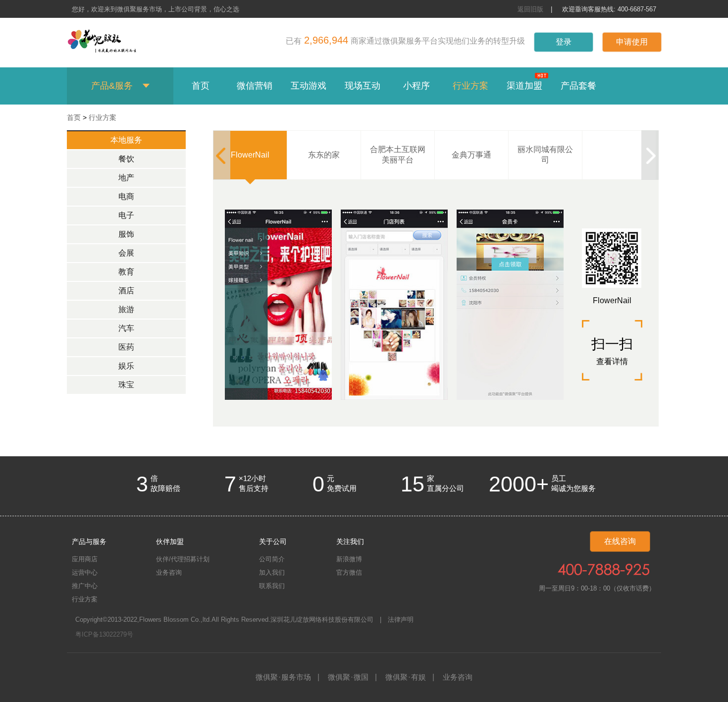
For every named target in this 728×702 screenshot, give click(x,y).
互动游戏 (308, 86)
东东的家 (324, 155)
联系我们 (272, 586)
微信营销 (254, 86)
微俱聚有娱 (405, 677)
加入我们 (272, 572)
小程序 (416, 86)
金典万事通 (471, 155)
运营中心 (85, 572)
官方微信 (349, 572)
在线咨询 (620, 541)
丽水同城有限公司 (545, 154)
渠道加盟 (524, 86)
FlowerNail (250, 155)
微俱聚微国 (348, 677)
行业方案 (470, 86)
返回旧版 (530, 9)
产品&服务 (112, 86)
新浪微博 (349, 559)
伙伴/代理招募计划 (182, 559)
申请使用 (632, 42)
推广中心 (85, 586)
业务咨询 (169, 572)
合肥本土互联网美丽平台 (397, 154)
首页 (200, 86)
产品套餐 (578, 86)
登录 (564, 42)
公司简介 (272, 559)
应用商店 (85, 559)
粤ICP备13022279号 (104, 634)
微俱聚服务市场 (283, 677)
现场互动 (362, 86)
